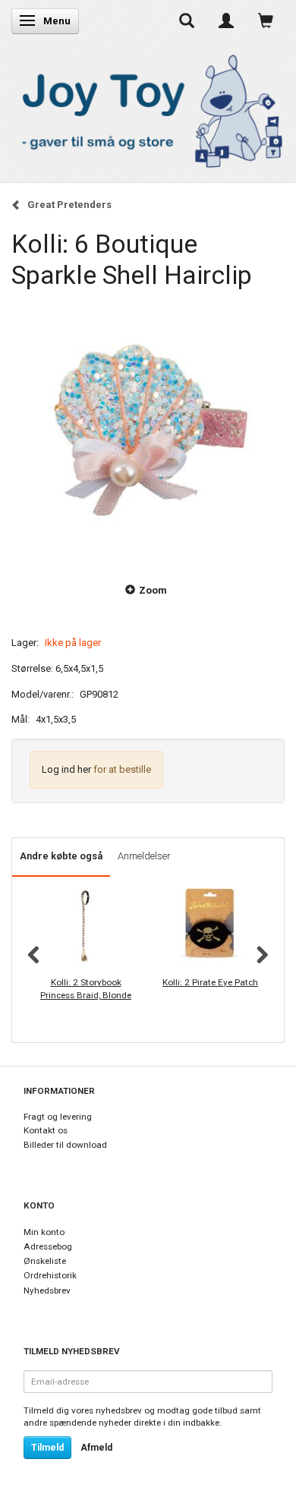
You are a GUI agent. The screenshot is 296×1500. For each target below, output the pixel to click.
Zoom (153, 590)
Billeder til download (65, 1144)
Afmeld (96, 1447)
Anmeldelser (144, 856)
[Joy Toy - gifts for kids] (148, 108)
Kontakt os (46, 1130)
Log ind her (66, 769)
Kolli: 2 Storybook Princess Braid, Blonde (85, 989)
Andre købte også (61, 856)
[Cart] (266, 20)
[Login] (226, 20)
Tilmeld (47, 1447)
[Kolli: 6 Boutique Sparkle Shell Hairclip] (148, 428)
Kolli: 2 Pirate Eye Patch (210, 982)
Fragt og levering (58, 1116)
